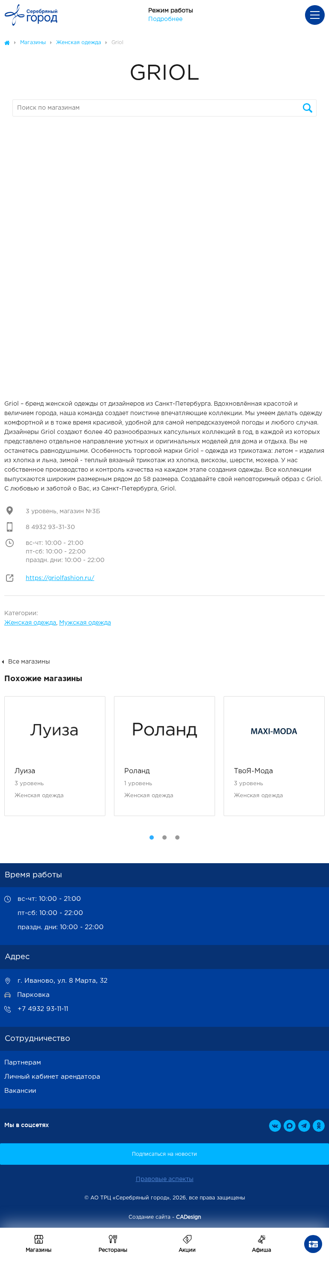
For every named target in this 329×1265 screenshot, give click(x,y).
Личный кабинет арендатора (52, 1077)
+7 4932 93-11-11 (43, 1009)
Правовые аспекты (165, 1179)
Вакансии (20, 1091)
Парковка (33, 995)
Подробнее (165, 19)
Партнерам (22, 1062)
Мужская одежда (85, 622)
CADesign (188, 1217)
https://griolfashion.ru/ (60, 578)
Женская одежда (30, 622)
